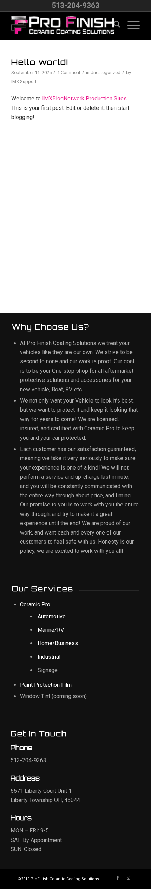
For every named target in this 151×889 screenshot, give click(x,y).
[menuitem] (113, 26)
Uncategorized (105, 72)
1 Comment (68, 72)
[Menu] (130, 26)
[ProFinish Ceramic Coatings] (62, 26)
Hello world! (39, 62)
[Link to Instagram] (128, 878)
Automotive (52, 616)
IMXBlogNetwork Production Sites (84, 98)
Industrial (49, 657)
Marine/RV (51, 629)
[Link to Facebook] (117, 878)
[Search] (113, 26)
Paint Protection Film (46, 685)
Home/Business (58, 643)
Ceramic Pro (35, 604)
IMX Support (24, 81)
